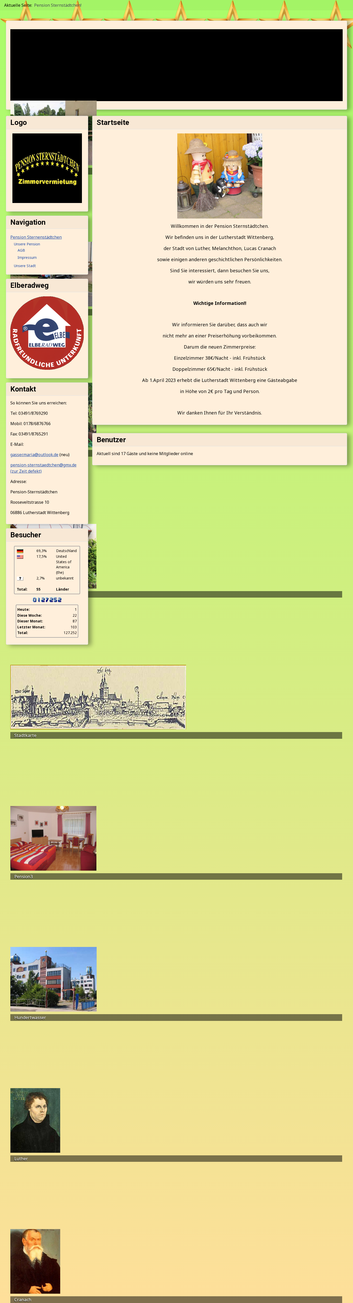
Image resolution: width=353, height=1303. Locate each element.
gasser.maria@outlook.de (34, 454)
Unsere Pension (27, 244)
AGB (21, 250)
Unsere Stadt (25, 265)
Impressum (27, 257)
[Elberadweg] (47, 332)
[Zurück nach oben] (344, 1293)
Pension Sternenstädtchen (36, 237)
